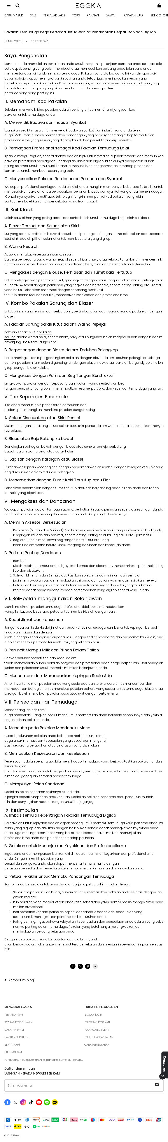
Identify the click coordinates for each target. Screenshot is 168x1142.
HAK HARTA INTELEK (16, 1037)
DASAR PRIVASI (14, 1030)
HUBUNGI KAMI (13, 1052)
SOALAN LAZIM (93, 1014)
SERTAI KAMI (12, 1044)
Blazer (78, 459)
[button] (8, 5)
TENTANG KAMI (13, 1014)
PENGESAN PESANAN (97, 1022)
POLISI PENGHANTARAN (98, 1037)
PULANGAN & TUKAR (96, 1030)
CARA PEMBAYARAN (96, 1044)
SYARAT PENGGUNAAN (18, 1022)
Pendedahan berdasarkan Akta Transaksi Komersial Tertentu (44, 1060)
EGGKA (16, 1135)
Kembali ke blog (21, 980)
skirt (15, 238)
